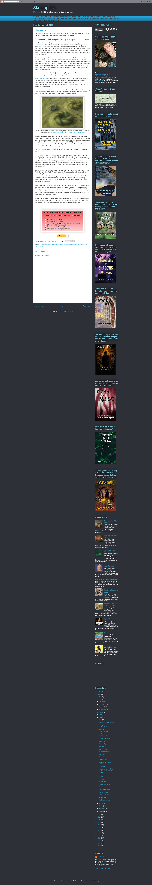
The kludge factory (104, 800)
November (102, 704)
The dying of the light (105, 784)
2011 (99, 843)
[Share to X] (70, 241)
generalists (59, 244)
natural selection (69, 244)
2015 (99, 833)
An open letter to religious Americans (106, 579)
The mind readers (104, 795)
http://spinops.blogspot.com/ (57, 132)
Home (63, 306)
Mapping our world (104, 751)
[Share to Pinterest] (73, 241)
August (101, 712)
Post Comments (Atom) (67, 311)
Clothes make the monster (104, 732)
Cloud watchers (103, 759)
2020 (99, 819)
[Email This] (66, 241)
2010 (99, 846)
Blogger (98, 881)
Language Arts (99, 80)
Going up (101, 729)
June (100, 717)
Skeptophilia (44, 7)
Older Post (86, 306)
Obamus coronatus (40, 91)
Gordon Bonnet (102, 857)
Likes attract (102, 757)
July (100, 714)
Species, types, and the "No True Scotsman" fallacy (106, 770)
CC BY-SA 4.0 (80, 132)
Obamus (76, 244)
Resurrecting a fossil (105, 787)
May (100, 720)
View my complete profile (102, 868)
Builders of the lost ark (110, 633)
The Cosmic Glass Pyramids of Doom (109, 551)
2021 (99, 817)
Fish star (101, 779)
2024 (99, 697)
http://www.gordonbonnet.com (104, 77)
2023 (99, 699)
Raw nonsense (103, 749)
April (100, 803)
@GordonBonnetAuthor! (102, 74)
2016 (99, 830)
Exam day (107, 646)
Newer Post (39, 306)
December (102, 701)
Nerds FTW (102, 741)
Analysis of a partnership (106, 722)
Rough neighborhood (105, 789)
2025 (99, 694)
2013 (99, 838)
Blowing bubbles (103, 792)
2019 (99, 822)
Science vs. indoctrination (108, 619)
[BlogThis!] (68, 241)
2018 (99, 825)
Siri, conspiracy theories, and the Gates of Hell (111, 590)
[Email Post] (61, 241)
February (102, 808)
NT (71, 132)
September (102, 709)
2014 (99, 835)
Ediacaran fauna (44, 244)
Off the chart (102, 797)
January (101, 811)
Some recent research (41, 78)
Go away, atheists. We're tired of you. (109, 565)
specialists (83, 244)
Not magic (102, 754)
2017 (99, 827)
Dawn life (101, 746)
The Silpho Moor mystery (106, 736)
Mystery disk (102, 781)
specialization (39, 246)
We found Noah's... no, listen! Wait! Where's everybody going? (110, 605)
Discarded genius (104, 744)
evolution (53, 244)
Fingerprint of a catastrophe (103, 725)
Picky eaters (102, 766)
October (101, 707)
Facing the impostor (105, 738)
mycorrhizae (40, 45)
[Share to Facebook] (72, 241)
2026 (99, 691)
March (101, 806)
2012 (99, 840)
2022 (99, 814)
